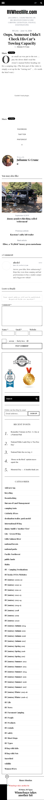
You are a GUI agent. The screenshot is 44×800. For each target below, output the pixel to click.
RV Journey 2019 (12, 615)
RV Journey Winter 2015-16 (16, 692)
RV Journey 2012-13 (13, 595)
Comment (6, 305)
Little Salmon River (13, 539)
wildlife (8, 763)
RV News (8, 707)
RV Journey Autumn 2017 (15, 641)
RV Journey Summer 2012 (16, 661)
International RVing (13, 523)
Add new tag (10, 488)
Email (19, 329)
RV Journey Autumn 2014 (15, 626)
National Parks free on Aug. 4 (21, 452)
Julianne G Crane (23, 47)
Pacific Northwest (12, 554)
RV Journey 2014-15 (13, 605)
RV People (9, 717)
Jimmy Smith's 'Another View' (17, 529)
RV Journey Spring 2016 (15, 651)
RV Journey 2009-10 (13, 580)
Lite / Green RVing (13, 534)
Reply (40, 263)
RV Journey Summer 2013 (15, 666)
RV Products (10, 723)
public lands (10, 559)
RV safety (9, 733)
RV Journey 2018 (12, 610)
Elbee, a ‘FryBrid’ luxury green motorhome (22, 242)
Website (33, 329)
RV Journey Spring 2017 (15, 656)
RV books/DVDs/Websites (16, 574)
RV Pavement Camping (14, 712)
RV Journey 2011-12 (13, 590)
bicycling (9, 493)
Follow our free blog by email (15, 410)
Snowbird (9, 758)
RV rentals (9, 728)
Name (5, 329)
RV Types (9, 743)
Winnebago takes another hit (25, 794)
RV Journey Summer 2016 (16, 682)
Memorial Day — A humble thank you (24, 469)
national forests (11, 544)
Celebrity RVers (11, 513)
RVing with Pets (11, 753)
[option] (22, 202)
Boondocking (10, 498)
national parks (11, 549)
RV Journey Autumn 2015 (15, 631)
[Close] (7, 776)
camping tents (11, 508)
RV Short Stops (11, 738)
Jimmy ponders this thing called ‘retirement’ (22, 220)
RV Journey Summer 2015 (15, 677)
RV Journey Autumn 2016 (15, 636)
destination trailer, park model (18, 518)
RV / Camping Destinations (16, 569)
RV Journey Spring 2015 (15, 646)
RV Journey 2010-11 (13, 585)
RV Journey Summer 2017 (15, 687)
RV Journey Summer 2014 (16, 672)
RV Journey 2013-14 (13, 600)
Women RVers (11, 769)
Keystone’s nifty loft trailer (22, 233)
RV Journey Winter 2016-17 (16, 697)
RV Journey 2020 (12, 620)
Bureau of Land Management (17, 503)
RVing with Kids (12, 748)
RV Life (15, 31)
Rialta (7, 564)
